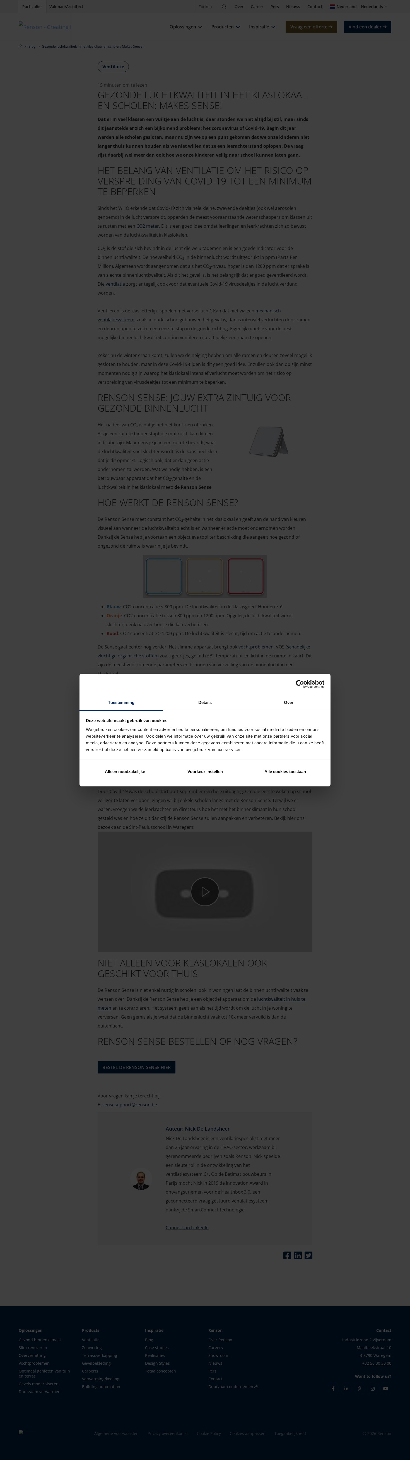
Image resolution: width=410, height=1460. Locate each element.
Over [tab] (288, 702)
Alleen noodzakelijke (125, 771)
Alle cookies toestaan (285, 771)
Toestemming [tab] (121, 702)
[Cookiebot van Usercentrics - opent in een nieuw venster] (300, 684)
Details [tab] (205, 702)
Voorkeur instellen (205, 771)
